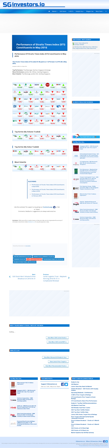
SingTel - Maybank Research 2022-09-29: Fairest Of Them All (88, 202)
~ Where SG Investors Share (89, 441)
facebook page (48, 207)
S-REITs (71, 11)
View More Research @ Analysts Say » (55, 357)
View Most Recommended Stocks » (56, 366)
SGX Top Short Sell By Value (79, 412)
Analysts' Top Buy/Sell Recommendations (84, 403)
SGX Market (75, 384)
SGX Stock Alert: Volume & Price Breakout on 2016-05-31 (24, 277)
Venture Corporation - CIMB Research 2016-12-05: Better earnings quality (88, 218)
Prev (41, 379)
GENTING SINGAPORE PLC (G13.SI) (22, 256)
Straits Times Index (36, 259)
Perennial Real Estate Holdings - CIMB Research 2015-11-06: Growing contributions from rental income (27, 423)
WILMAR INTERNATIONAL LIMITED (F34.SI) (25, 262)
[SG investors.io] (49, 11)
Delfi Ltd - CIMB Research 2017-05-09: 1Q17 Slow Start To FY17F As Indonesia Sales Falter (26, 407)
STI (28, 259)
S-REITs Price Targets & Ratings (81, 395)
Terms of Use (91, 445)
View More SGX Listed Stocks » (57, 337)
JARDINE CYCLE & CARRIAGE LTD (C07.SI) (43, 256)
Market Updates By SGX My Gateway (82, 432)
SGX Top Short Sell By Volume (80, 410)
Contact (102, 445)
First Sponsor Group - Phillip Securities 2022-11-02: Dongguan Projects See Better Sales (89, 188)
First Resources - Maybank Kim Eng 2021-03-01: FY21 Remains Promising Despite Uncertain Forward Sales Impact (88, 171)
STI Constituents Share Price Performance (84, 401)
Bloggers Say (89, 11)
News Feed (99, 11)
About (106, 445)
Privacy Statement (83, 445)
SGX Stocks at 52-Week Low (80, 430)
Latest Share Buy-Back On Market (81, 386)
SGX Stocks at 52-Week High (80, 428)
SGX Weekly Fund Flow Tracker (80, 407)
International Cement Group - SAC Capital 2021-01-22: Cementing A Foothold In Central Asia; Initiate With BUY (89, 156)
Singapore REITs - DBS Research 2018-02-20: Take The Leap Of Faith (89, 147)
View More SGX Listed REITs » (58, 342)
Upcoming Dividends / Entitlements (82, 392)
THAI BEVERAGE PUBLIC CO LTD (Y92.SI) (53, 259)
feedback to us (31, 222)
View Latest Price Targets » (58, 361)
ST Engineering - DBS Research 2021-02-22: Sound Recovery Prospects (88, 163)
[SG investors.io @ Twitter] (66, 384)
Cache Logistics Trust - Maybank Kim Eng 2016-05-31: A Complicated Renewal (55, 278)
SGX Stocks (63, 11)
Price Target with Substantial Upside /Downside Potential (82, 417)
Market (54, 11)
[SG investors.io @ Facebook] (62, 384)
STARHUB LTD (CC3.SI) (19, 259)
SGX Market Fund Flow (78, 405)
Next (67, 379)
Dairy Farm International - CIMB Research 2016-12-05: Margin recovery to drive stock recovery (89, 211)
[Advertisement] (39, 303)
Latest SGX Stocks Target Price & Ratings (84, 414)
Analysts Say (79, 11)
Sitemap (97, 445)
